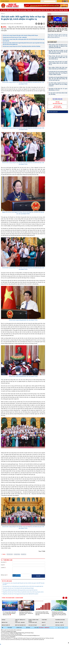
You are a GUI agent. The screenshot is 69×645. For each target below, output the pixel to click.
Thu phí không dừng (25, 641)
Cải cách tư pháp (37, 10)
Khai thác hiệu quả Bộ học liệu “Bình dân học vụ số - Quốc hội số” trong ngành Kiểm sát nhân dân (57, 30)
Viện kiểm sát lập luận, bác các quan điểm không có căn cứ (58, 89)
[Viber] (41, 24)
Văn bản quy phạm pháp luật (57, 102)
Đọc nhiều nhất (52, 42)
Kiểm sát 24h (10, 10)
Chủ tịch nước (10, 554)
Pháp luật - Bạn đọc (63, 10)
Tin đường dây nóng (60, 619)
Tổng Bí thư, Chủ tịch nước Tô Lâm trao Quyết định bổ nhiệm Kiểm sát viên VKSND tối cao (58, 57)
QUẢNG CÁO (19, 627)
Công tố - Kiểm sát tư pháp (20, 10)
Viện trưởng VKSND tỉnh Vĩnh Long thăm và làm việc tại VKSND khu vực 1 (58, 68)
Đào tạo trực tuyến (34, 641)
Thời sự (4, 10)
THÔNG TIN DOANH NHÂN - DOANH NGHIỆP (12, 597)
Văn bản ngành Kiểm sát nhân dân (57, 107)
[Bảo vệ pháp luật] (11, 6)
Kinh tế (43, 10)
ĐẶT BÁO (28, 627)
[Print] (36, 24)
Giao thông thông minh (14, 641)
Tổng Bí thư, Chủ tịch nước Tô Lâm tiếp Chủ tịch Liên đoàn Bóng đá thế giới (18, 588)
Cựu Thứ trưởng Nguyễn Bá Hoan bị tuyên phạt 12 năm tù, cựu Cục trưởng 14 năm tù (58, 84)
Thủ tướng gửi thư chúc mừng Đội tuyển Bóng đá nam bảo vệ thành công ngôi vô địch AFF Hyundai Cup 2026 (23, 584)
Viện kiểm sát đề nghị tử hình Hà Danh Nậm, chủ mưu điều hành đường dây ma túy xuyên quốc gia (58, 79)
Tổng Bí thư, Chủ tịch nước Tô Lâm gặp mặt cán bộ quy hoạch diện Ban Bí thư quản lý (20, 593)
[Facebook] (39, 24)
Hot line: (41, 627)
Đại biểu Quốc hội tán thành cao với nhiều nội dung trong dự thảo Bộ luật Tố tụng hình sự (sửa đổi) (58, 52)
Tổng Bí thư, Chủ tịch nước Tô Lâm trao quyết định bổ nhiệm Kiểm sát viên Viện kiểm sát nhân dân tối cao (57, 36)
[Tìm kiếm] (54, 627)
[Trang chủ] (2, 627)
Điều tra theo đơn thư (20, 625)
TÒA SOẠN (9, 627)
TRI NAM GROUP (5, 641)
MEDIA (49, 14)
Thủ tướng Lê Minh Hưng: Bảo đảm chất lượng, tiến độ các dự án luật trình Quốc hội (19, 590)
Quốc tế (56, 10)
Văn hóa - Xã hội (49, 10)
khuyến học (23, 554)
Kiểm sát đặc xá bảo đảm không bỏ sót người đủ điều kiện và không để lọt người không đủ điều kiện (58, 46)
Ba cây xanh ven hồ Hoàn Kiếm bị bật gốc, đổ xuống (58, 93)
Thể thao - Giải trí (59, 625)
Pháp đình (29, 10)
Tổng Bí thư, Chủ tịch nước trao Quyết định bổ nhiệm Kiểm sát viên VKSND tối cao (58, 63)
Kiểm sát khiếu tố (6, 625)
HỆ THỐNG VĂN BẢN (57, 99)
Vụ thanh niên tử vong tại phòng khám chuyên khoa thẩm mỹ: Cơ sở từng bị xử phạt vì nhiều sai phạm (58, 73)
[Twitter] (44, 24)
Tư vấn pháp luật (33, 622)
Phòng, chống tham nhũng (33, 619)
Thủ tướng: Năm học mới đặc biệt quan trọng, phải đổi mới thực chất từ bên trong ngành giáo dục (22, 586)
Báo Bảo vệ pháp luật (52, 111)
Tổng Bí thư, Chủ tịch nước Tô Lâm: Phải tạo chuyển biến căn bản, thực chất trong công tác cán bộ (22, 591)
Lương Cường (17, 554)
